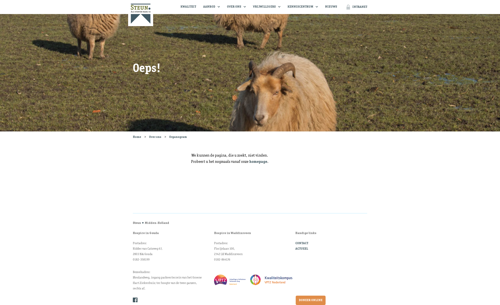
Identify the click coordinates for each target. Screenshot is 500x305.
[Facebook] (135, 300)
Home (137, 137)
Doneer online (310, 300)
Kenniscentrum (300, 6)
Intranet (359, 7)
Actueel (301, 248)
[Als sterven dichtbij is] (140, 13)
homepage (258, 162)
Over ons (234, 6)
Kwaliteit (188, 6)
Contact (301, 243)
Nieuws (331, 6)
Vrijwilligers (264, 6)
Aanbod (209, 6)
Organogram (178, 137)
